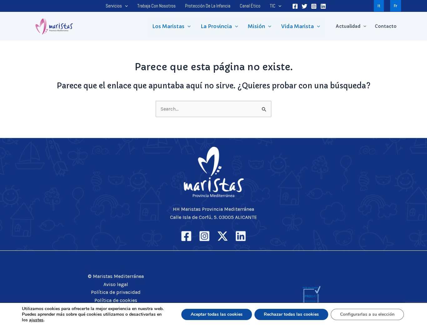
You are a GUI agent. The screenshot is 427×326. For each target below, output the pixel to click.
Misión (256, 26)
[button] (125, 6)
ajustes (36, 320)
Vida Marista (297, 26)
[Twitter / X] (223, 236)
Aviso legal (115, 284)
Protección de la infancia (207, 6)
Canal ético (250, 6)
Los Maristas (168, 26)
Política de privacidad (116, 292)
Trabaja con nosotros (156, 6)
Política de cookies (115, 300)
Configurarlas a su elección (367, 314)
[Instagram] (314, 6)
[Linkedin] (323, 6)
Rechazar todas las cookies (291, 314)
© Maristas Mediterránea (116, 276)
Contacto (386, 26)
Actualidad (348, 26)
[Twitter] (304, 6)
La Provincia (216, 26)
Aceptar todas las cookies (217, 314)
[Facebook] (295, 6)
